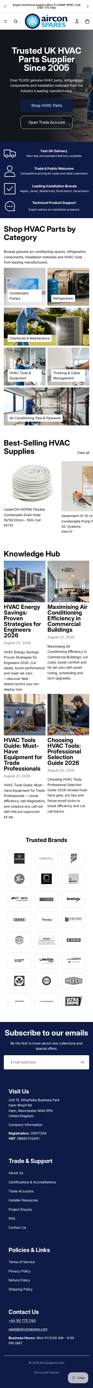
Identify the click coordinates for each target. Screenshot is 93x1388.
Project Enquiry (20, 1209)
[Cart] (87, 21)
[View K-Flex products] (19, 960)
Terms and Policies (46, 1372)
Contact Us (17, 1227)
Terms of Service (22, 1262)
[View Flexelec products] (46, 919)
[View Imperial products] (19, 940)
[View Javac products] (73, 940)
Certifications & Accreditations (32, 1182)
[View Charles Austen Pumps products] (46, 899)
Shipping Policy (21, 1289)
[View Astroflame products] (46, 878)
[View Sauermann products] (46, 1001)
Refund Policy (19, 1280)
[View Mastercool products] (19, 981)
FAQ (12, 1218)
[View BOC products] (19, 899)
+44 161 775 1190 (22, 1320)
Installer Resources (23, 1200)
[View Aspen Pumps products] (73, 858)
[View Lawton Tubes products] (46, 960)
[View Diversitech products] (73, 899)
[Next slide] (88, 6)
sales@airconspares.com (28, 1329)
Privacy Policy (20, 1271)
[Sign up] (82, 1062)
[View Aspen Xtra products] (19, 878)
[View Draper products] (19, 919)
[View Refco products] (73, 981)
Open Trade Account (46, 122)
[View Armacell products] (46, 858)
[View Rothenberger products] (19, 1001)
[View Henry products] (73, 919)
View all (83, 453)
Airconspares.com (52, 1362)
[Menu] (5, 21)
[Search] (15, 21)
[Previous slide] (5, 6)
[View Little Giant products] (73, 960)
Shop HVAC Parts (46, 105)
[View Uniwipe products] (73, 1001)
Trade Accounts (21, 1191)
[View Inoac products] (46, 940)
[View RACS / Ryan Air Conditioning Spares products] (46, 981)
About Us (16, 1173)
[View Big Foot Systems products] (73, 878)
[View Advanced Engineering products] (19, 858)
